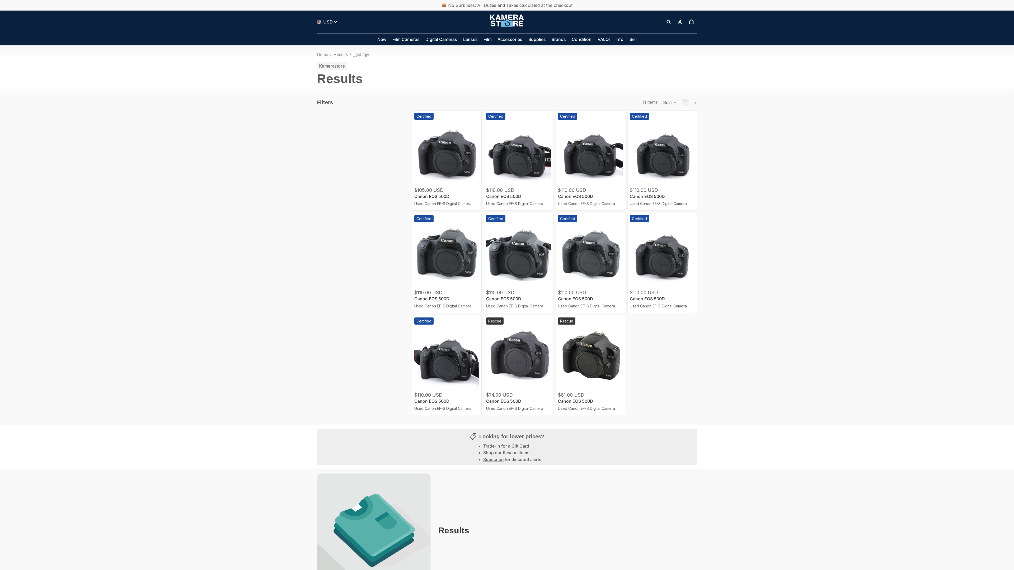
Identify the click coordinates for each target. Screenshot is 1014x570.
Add (475, 177)
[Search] (668, 22)
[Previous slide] (420, 153)
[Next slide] (473, 153)
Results (341, 54)
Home (322, 54)
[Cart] (691, 22)
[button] (670, 102)
